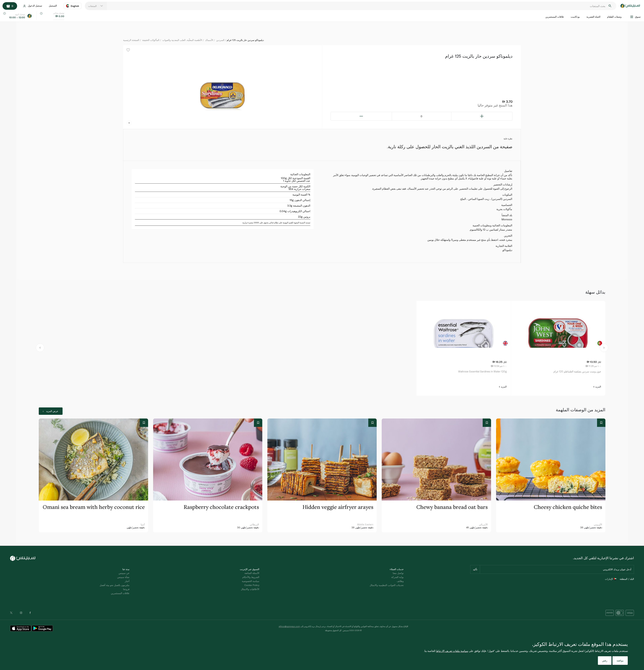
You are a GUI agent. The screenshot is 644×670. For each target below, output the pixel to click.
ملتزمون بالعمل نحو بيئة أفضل (114, 585)
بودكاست (575, 16)
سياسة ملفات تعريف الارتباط (452, 650)
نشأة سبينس (123, 577)
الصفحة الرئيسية (131, 40)
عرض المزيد (52, 411)
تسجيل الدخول (35, 5)
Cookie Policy (251, 585)
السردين (220, 40)
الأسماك (209, 40)
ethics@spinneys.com (289, 626)
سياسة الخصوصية (250, 581)
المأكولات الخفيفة (150, 40)
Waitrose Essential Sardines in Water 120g (482, 371)
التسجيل (53, 5)
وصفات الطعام (614, 16)
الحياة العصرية (593, 16)
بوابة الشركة (397, 577)
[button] (40, 348)
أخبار (127, 581)
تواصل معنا (398, 573)
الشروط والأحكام (250, 577)
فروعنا (126, 589)
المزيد (598, 386)
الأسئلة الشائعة (252, 573)
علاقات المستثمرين (554, 16)
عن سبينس (124, 573)
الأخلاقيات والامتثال (250, 589)
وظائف (400, 581)
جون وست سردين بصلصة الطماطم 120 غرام (577, 371)
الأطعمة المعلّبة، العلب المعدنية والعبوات (182, 40)
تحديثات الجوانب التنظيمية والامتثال (387, 585)
